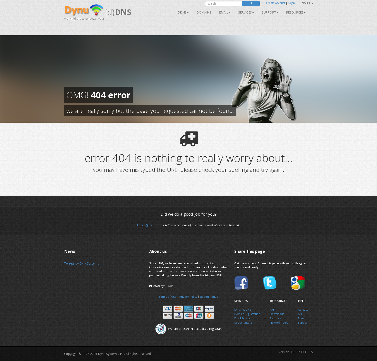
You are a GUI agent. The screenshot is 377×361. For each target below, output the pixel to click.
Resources (294, 12)
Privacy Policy (188, 297)
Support (269, 12)
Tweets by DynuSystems (81, 263)
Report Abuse (209, 297)
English (306, 3)
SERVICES (245, 12)
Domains (204, 12)
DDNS (182, 12)
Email (223, 12)
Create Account (275, 3)
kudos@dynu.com (149, 225)
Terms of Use (168, 297)
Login (291, 3)
